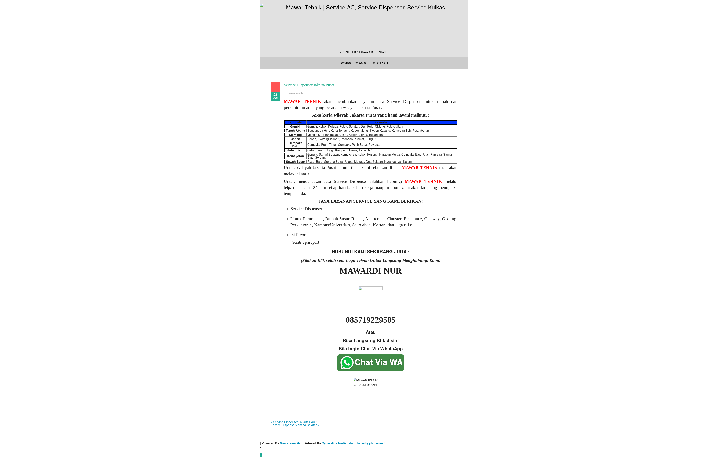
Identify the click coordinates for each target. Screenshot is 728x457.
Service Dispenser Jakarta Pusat (309, 85)
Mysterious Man (291, 443)
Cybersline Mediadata (337, 443)
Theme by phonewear (369, 443)
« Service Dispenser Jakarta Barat (293, 422)
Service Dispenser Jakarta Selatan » (295, 425)
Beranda (345, 62)
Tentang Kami (379, 62)
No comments (296, 93)
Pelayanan (361, 62)
